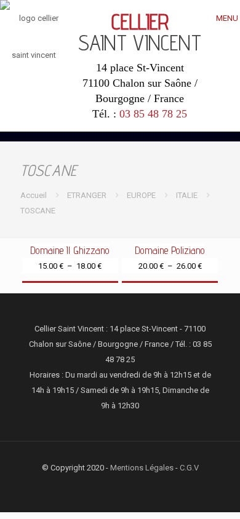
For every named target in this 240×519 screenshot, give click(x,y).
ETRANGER (86, 195)
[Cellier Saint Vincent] (34, 37)
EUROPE (141, 195)
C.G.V (189, 467)
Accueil (33, 195)
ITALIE (187, 195)
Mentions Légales (142, 467)
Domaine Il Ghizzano (70, 250)
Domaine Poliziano (170, 250)
